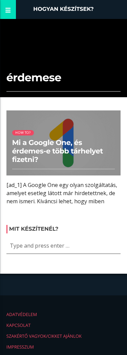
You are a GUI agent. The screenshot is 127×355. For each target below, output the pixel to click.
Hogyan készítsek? (63, 9)
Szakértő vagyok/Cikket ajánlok (44, 336)
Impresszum (20, 347)
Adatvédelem (21, 314)
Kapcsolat (18, 325)
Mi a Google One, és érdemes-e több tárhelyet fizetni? (57, 151)
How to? (22, 132)
